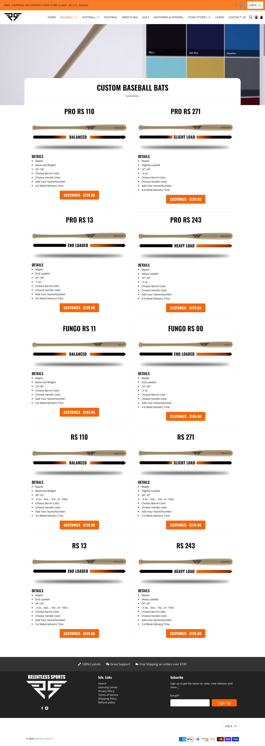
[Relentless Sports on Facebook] (236, 5)
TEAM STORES (197, 17)
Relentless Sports (43, 738)
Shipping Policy (107, 698)
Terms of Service (108, 695)
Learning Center (108, 687)
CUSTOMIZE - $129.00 (79, 195)
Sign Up (224, 702)
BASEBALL (67, 17)
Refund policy (106, 702)
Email (174, 696)
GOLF (145, 17)
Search (102, 683)
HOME (52, 17)
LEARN (219, 17)
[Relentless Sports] (13, 17)
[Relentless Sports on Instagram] (241, 5)
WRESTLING (130, 17)
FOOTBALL (111, 17)
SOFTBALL (89, 17)
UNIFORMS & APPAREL (169, 17)
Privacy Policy (106, 691)
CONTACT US (237, 17)
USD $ (253, 5)
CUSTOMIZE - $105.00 (79, 412)
